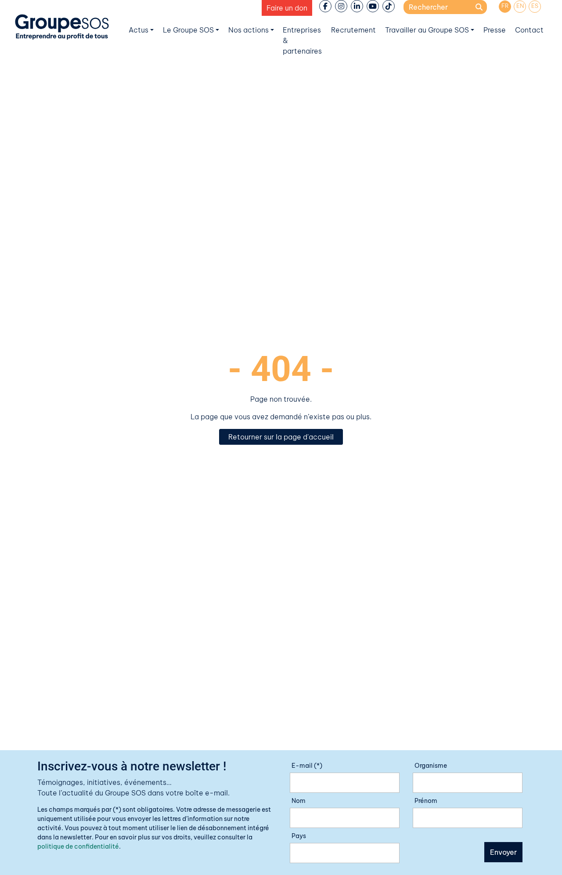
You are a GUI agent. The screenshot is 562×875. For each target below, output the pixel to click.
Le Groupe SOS (188, 29)
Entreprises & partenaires (302, 40)
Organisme (430, 766)
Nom (299, 801)
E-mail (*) (307, 766)
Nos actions (248, 29)
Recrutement (353, 29)
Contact (529, 29)
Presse (494, 29)
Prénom (425, 801)
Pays (299, 836)
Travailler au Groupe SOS (427, 29)
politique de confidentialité (78, 846)
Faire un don (287, 8)
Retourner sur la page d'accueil (281, 436)
